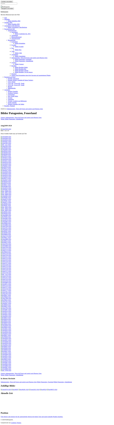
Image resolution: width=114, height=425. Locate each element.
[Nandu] (6, 151)
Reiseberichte (11, 40)
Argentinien (14, 54)
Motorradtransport (16, 37)
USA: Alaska (11, 82)
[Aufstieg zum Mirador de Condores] (6, 240)
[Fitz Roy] (6, 237)
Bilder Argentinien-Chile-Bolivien (17, 27)
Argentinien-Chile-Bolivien (12, 26)
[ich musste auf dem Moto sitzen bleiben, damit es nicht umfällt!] (6, 277)
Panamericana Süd (9, 29)
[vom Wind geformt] (6, 260)
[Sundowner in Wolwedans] (24, 389)
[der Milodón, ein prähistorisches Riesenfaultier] (6, 148)
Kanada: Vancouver (13, 78)
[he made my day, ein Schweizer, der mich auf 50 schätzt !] (6, 330)
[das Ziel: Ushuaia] (6, 309)
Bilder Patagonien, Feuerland (23, 59)
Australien (7, 90)
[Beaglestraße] (6, 338)
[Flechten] (6, 290)
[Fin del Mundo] (6, 317)
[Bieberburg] (6, 305)
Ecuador (13, 45)
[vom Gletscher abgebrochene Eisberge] (6, 180)
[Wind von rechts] (6, 265)
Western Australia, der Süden (16, 104)
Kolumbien (14, 42)
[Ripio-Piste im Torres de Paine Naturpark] (6, 143)
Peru (12, 48)
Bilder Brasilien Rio (20, 69)
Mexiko (10, 86)
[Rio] (6, 253)
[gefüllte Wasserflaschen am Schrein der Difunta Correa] (6, 140)
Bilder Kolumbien (20, 43)
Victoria (10, 98)
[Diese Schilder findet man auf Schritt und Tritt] (6, 129)
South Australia (12, 102)
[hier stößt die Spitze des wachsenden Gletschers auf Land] (6, 199)
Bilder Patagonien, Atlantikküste (24, 61)
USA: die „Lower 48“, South (16, 85)
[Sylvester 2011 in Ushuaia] (6, 349)
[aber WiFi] (6, 273)
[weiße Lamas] (6, 369)
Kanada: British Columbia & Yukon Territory (20, 80)
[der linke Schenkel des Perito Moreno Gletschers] (6, 196)
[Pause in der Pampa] (6, 269)
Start (5, 18)
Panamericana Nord (9, 77)
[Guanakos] (6, 152)
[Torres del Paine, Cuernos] (6, 167)
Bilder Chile (18, 53)
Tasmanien (11, 99)
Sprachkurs (14, 32)
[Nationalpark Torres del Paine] (6, 159)
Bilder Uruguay (19, 64)
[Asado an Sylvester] (6, 346)
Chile (12, 51)
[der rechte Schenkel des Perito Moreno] (6, 197)
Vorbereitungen (12, 30)
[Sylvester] (6, 353)
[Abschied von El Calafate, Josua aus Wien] (6, 218)
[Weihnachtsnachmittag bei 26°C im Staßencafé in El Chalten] (6, 210)
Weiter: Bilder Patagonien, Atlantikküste (12, 119)
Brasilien (13, 66)
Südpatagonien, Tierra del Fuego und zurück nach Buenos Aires (29, 58)
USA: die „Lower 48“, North (16, 83)
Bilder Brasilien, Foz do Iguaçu (24, 72)
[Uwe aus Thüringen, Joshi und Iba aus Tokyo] (6, 207)
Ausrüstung (14, 35)
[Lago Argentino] (6, 258)
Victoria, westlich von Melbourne (17, 101)
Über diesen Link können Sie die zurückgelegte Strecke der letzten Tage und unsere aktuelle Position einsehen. (32, 416)
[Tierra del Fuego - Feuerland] (6, 285)
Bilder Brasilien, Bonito (21, 70)
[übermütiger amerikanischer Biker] (6, 324)
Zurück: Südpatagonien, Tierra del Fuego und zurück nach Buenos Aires (21, 117)
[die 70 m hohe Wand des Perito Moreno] (6, 200)
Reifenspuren (4, 11)
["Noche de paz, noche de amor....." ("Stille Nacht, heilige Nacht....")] (6, 192)
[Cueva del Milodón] (6, 146)
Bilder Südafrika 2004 (14, 21)
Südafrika (7, 19)
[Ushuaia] (6, 311)
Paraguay (14, 74)
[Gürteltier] (6, 229)
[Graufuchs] (6, 341)
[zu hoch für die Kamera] (6, 252)
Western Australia (13, 91)
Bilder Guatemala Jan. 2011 (23, 34)
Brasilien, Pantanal (9, 106)
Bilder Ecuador (19, 46)
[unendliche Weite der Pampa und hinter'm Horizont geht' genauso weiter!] (6, 266)
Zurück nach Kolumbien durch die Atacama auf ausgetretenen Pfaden (30, 75)
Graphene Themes (16, 422)
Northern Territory (13, 93)
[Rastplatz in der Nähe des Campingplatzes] (6, 170)
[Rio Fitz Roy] (6, 239)
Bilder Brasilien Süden (21, 67)
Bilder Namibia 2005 (14, 24)
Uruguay (13, 62)
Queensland (11, 94)
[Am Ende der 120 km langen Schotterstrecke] (6, 365)
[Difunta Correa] (6, 138)
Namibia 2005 (8, 22)
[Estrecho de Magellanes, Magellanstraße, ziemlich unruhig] (6, 276)
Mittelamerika (12, 88)
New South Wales (13, 96)
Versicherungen (15, 38)
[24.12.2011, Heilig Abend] (6, 191)
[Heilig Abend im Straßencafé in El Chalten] (6, 194)
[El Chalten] (6, 249)
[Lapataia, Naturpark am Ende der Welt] (6, 316)
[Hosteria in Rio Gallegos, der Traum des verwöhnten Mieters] (6, 271)
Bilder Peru (18, 50)
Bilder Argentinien (20, 56)
